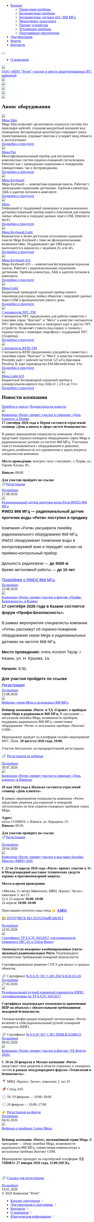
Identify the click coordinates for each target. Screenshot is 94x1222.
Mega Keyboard (13, 180)
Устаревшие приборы (35, 29)
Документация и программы (31, 1204)
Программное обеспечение (39, 33)
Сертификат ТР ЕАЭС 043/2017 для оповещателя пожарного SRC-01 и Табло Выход (38, 940)
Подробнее (10, 490)
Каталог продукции (25, 1201)
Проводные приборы (35, 9)
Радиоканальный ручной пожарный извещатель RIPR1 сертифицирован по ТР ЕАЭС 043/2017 (43, 994)
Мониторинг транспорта (37, 21)
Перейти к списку (15, 406)
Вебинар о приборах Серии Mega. (27, 1128)
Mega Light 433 (13, 376)
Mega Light (10, 288)
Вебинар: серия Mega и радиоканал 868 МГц (35, 702)
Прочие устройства (33, 25)
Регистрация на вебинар (25, 756)
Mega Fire (9, 152)
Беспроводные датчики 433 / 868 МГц (47, 17)
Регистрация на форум (24, 1112)
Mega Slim (9, 120)
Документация (21, 37)
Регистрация (15, 484)
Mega (6, 204)
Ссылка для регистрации (25, 1178)
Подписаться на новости (48, 406)
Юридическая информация (30, 1216)
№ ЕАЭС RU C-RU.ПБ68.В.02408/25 (53, 1034)
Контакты (17, 45)
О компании (19, 59)
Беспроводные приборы (37, 13)
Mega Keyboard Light (17, 232)
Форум (15, 41)
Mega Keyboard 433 (16, 260)
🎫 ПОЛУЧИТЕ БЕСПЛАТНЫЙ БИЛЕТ (33, 918)
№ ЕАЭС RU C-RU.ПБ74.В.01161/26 (53, 976)
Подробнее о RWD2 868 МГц (28, 580)
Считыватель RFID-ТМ (19, 348)
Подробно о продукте (18, 144)
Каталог (16, 5)
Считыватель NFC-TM (19, 312)
